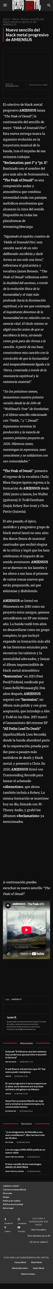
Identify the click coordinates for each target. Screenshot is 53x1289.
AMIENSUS (16, 999)
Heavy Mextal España (14, 1157)
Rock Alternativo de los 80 (39, 1236)
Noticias (9, 1142)
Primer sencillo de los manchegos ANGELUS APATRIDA (23, 1165)
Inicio (6, 19)
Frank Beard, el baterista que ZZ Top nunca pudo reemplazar (25, 1070)
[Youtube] (18, 1227)
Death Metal (38, 1268)
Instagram (22, 1223)
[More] (35, 94)
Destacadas (10, 1062)
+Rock (15, 19)
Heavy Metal (20, 1262)
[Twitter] (15, 94)
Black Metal (36, 1262)
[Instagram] (18, 1219)
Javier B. (12, 1017)
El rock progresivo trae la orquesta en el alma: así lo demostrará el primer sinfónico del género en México (26, 1086)
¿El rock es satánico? (38, 1242)
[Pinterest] (22, 94)
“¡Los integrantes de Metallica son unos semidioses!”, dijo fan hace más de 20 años (25, 1135)
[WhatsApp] (29, 94)
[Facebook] (8, 94)
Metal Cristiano (28, 1274)
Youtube (21, 1231)
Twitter (7, 1231)
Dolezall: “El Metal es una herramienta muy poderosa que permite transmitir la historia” (26, 1054)
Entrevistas (10, 1111)
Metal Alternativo (20, 1268)
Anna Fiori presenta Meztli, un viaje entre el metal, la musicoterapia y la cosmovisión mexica (24, 1103)
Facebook (8, 1223)
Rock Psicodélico (38, 1230)
